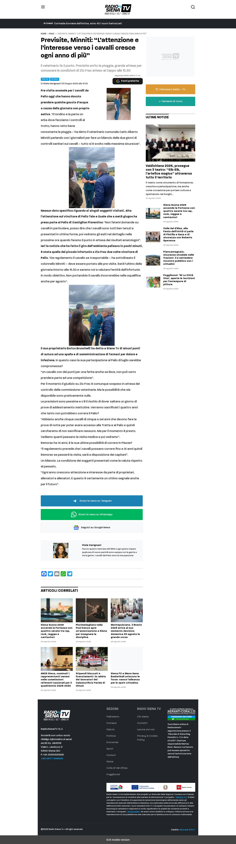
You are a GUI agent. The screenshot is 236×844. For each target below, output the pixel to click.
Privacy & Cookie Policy (147, 738)
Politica (111, 736)
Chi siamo (143, 716)
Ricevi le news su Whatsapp (95, 514)
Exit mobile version (118, 839)
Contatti (142, 723)
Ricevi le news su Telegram (95, 501)
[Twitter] (50, 573)
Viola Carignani (52, 84)
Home (43, 34)
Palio (51, 34)
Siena (109, 761)
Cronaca (111, 723)
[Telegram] (69, 573)
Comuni (111, 755)
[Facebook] (44, 573)
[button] (43, 9)
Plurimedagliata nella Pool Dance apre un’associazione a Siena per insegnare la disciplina (107, 23)
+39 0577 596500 (52, 758)
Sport (109, 749)
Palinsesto (112, 716)
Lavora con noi (145, 729)
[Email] (57, 573)
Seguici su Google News (95, 527)
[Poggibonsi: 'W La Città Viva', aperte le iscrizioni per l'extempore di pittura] (153, 282)
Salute (110, 729)
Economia (112, 742)
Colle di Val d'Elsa (116, 768)
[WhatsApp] (63, 573)
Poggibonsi (113, 774)
